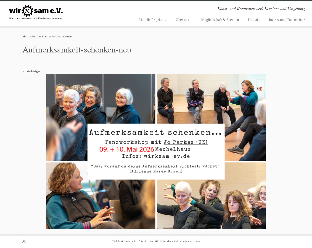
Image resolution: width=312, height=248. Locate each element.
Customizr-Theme (191, 241)
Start (25, 36)
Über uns (183, 20)
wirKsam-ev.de (128, 241)
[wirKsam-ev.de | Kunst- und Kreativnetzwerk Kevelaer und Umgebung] (36, 12)
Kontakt (254, 20)
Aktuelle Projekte (151, 20)
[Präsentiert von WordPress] (156, 240)
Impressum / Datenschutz (287, 20)
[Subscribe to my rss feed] (25, 241)
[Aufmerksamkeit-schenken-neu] (156, 151)
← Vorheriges (31, 71)
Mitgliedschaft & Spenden (220, 20)
